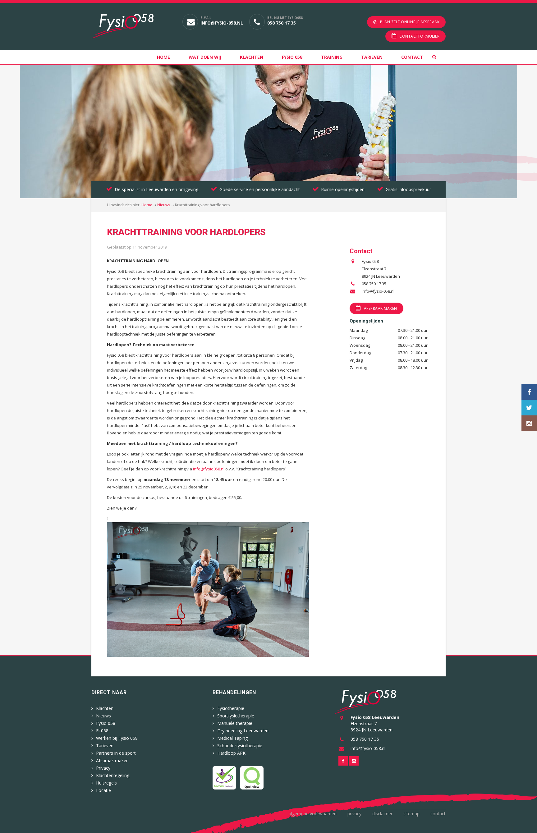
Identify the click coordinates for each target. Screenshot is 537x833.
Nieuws (163, 205)
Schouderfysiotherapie (239, 745)
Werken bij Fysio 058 (117, 738)
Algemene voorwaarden (313, 814)
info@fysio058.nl (208, 469)
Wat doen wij (205, 57)
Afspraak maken (380, 308)
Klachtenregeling (112, 775)
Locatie (103, 790)
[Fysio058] (132, 26)
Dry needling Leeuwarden (242, 731)
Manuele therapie (234, 723)
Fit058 (102, 731)
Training (331, 57)
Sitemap (411, 814)
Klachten (251, 57)
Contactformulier (419, 36)
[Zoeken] (439, 57)
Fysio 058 (292, 57)
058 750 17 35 (281, 23)
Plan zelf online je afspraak (409, 22)
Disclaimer (382, 814)
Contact (412, 57)
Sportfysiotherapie (235, 716)
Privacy (103, 768)
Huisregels (106, 783)
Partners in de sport (116, 753)
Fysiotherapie (230, 708)
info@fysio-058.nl (221, 23)
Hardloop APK (231, 753)
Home (163, 57)
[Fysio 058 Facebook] (529, 392)
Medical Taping (232, 738)
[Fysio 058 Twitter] (529, 407)
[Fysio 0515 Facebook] (343, 761)
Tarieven (372, 57)
